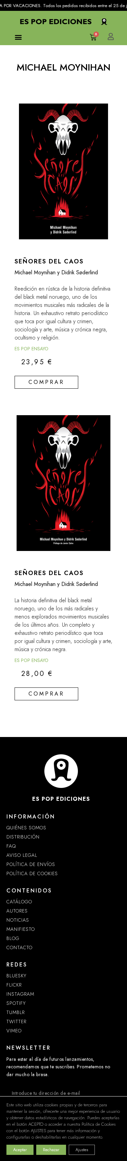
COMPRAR (46, 382)
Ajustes (82, 1150)
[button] (18, 36)
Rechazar (51, 1150)
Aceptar (20, 1150)
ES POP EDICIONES (61, 799)
